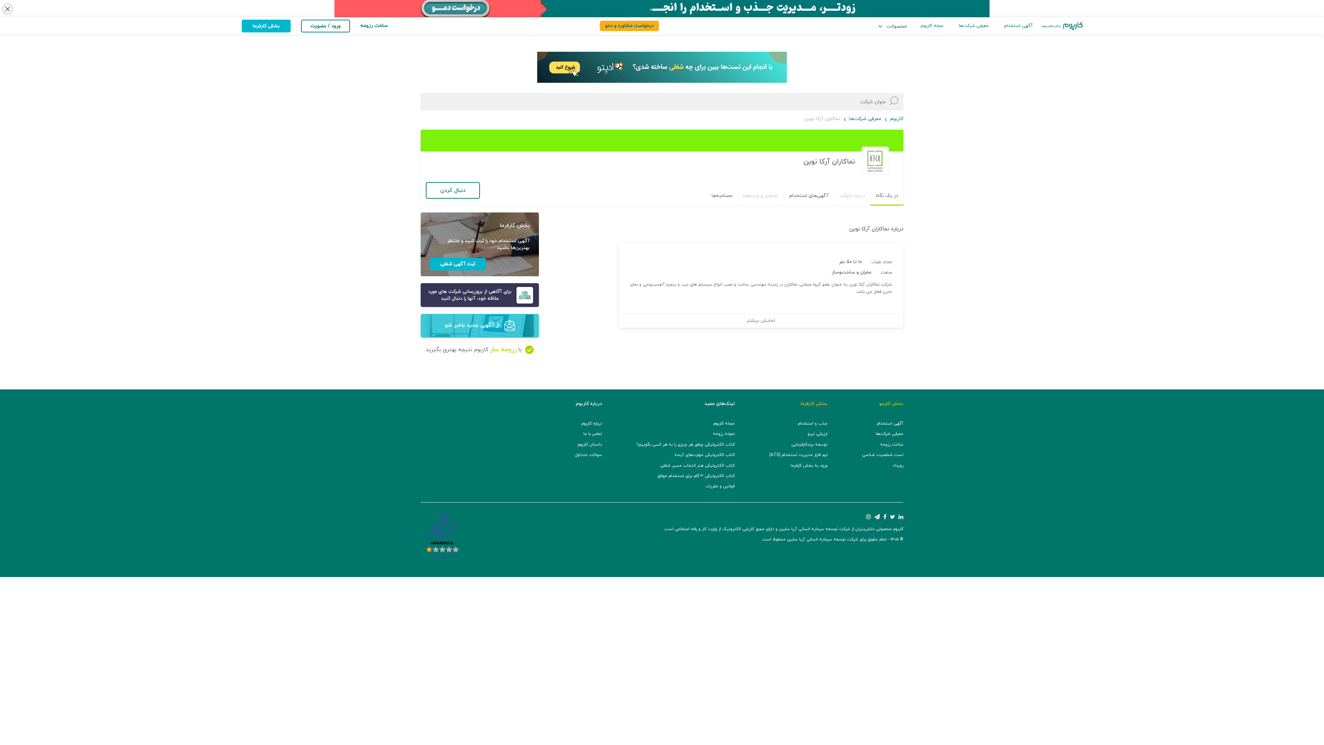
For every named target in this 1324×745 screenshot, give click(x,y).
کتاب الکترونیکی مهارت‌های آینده (704, 455)
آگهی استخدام (1018, 26)
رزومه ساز (503, 349)
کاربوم (896, 119)
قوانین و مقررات (720, 486)
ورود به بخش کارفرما (809, 465)
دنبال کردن (452, 190)
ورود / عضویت (325, 26)
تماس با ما (592, 434)
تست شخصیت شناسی (882, 455)
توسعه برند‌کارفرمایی (809, 444)
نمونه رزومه (724, 434)
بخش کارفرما (266, 26)
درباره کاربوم (591, 423)
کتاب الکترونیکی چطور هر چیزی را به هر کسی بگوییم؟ (685, 444)
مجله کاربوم (932, 26)
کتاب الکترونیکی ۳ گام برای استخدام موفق (696, 476)
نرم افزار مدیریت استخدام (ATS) (798, 455)
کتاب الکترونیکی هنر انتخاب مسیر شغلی (697, 465)
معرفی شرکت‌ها (974, 26)
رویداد (898, 465)
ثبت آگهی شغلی (457, 264)
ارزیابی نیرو (818, 434)
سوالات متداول (588, 455)
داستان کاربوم (590, 444)
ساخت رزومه (891, 444)
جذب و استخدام (813, 423)
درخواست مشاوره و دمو (629, 25)
